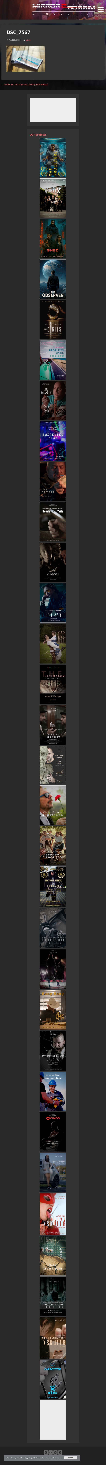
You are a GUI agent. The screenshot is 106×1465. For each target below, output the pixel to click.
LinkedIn (60, 1452)
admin (28, 40)
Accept (70, 1458)
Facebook (46, 1452)
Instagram (55, 1452)
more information (55, 1458)
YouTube (50, 1452)
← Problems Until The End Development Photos (24, 84)
